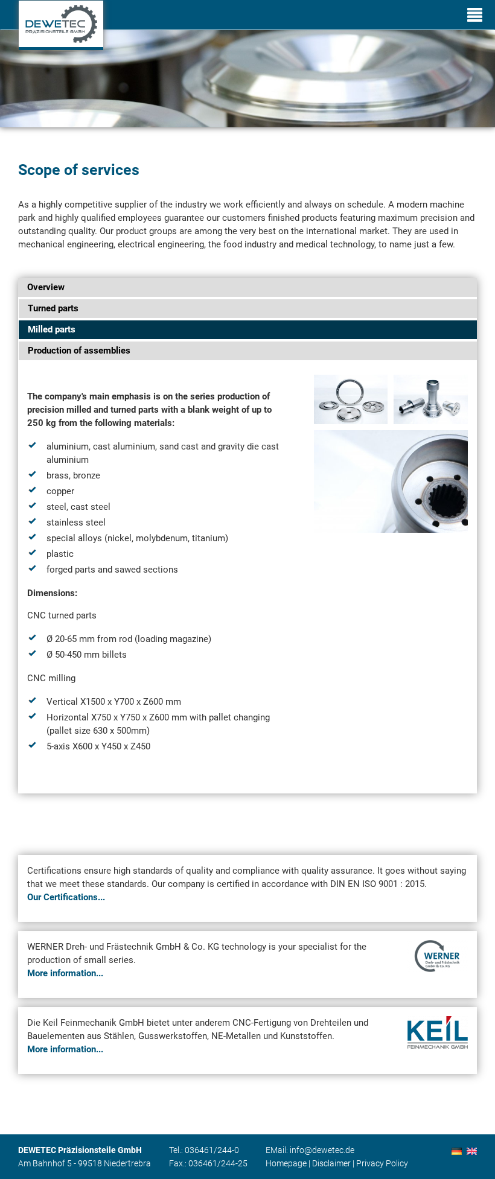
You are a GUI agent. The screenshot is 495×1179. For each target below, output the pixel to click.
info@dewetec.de (322, 1150)
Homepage (286, 1163)
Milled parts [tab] (51, 329)
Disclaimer (331, 1163)
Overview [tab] (46, 287)
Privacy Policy (382, 1163)
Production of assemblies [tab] (79, 350)
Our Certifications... (66, 897)
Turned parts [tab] (53, 308)
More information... (65, 973)
